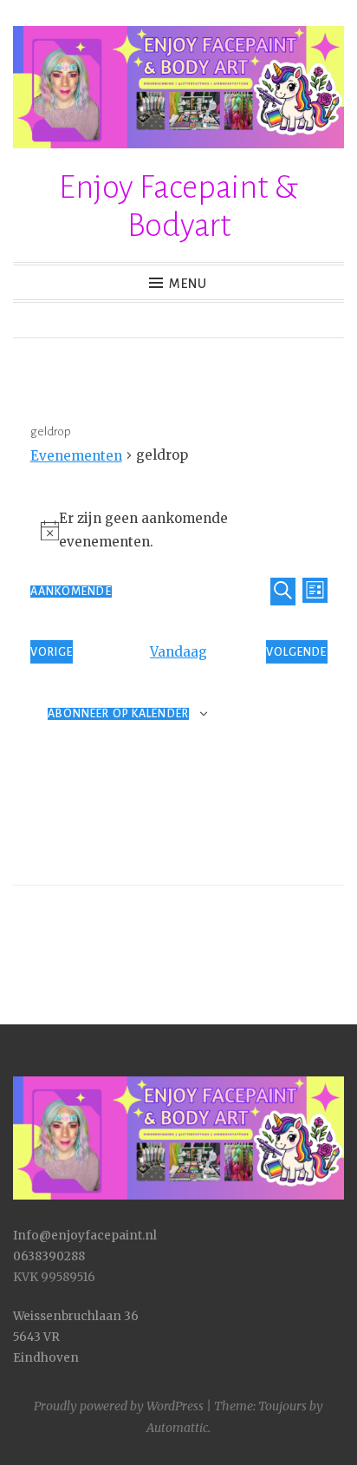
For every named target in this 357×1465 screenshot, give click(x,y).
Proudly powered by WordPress (119, 1406)
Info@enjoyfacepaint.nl (85, 1235)
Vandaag (178, 652)
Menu (188, 284)
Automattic (177, 1428)
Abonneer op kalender (118, 714)
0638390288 (49, 1256)
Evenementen (76, 456)
